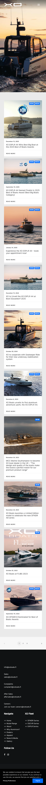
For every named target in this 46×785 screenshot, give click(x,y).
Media (37, 103)
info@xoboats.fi (10, 667)
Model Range (12, 723)
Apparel (10, 735)
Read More (10, 153)
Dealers (10, 732)
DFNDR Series (33, 720)
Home (9, 720)
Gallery (9, 741)
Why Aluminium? (13, 729)
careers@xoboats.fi (23, 707)
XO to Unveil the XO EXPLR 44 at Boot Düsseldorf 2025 (21, 297)
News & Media (12, 738)
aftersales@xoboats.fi (12, 697)
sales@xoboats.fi (10, 677)
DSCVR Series (33, 723)
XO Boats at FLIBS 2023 (17, 574)
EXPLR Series (33, 726)
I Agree (38, 781)
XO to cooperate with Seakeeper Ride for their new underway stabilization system (23, 357)
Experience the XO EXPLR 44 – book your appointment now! (22, 252)
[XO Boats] (13, 4)
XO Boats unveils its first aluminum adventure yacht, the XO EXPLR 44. (22, 403)
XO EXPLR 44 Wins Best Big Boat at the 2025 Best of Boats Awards (22, 146)
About (9, 726)
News (31, 103)
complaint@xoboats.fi (12, 687)
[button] (39, 4)
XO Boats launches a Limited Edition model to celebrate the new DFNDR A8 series (22, 515)
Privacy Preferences (9, 781)
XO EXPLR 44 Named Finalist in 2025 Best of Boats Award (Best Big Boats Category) (23, 192)
